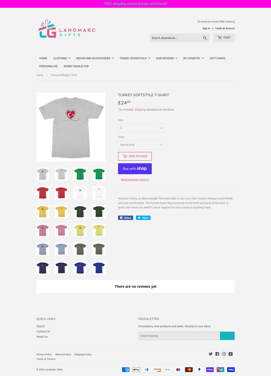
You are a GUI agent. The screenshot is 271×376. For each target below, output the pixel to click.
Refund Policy (63, 354)
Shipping (140, 109)
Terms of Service (45, 359)
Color (121, 137)
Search (40, 326)
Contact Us (43, 331)
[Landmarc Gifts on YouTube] (231, 354)
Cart (227, 37)
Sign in (206, 28)
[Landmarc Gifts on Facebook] (217, 354)
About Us (42, 336)
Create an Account (225, 28)
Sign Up (227, 335)
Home (39, 75)
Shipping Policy (82, 354)
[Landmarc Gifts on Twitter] (211, 354)
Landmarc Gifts (53, 369)
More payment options (135, 179)
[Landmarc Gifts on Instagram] (224, 354)
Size (120, 120)
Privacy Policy (44, 354)
